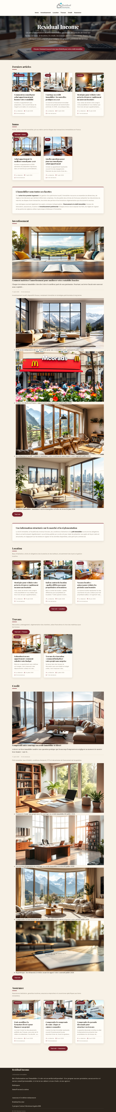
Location (56, 12)
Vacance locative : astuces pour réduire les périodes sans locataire (87, 584)
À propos (15, 1106)
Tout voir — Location (58, 609)
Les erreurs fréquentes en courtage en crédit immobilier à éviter (40, 866)
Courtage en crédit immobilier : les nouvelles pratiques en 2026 (56, 97)
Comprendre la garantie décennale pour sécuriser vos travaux (87, 1024)
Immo (37, 12)
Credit (70, 12)
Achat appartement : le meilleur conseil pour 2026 (25, 160)
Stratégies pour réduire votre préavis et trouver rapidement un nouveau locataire (89, 97)
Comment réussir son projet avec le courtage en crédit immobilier (40, 814)
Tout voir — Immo (20, 134)
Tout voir (17, 514)
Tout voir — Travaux (20, 632)
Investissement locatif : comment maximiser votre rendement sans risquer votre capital (48, 456)
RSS (39, 1106)
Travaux (63, 12)
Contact (22, 1106)
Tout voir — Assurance (58, 1048)
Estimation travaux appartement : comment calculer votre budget (23, 658)
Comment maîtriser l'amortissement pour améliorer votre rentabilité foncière (45, 280)
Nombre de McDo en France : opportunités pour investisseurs (38, 403)
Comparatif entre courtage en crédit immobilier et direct (36, 745)
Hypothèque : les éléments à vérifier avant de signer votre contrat (40, 973)
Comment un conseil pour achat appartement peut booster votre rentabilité (24, 97)
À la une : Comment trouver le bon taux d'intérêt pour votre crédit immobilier (58, 49)
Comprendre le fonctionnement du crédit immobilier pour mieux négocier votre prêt (47, 919)
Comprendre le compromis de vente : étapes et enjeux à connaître (57, 1024)
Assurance (77, 12)
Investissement (46, 12)
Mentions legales (31, 1106)
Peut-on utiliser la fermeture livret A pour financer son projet (23, 1024)
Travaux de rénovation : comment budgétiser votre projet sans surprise (56, 658)
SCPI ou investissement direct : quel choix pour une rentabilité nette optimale (44, 350)
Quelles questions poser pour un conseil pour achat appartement (55, 161)
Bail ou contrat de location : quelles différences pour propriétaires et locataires (56, 584)
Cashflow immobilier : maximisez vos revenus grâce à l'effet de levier (41, 509)
